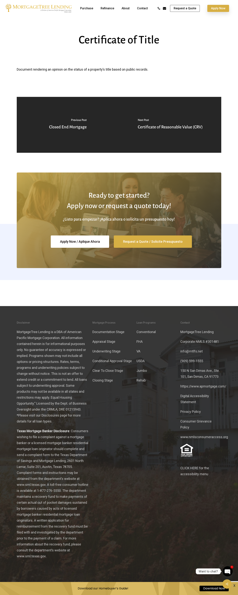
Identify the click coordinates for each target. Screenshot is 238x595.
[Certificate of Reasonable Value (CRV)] (170, 125)
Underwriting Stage (106, 351)
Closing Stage (102, 380)
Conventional (146, 332)
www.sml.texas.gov (31, 485)
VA (138, 351)
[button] (80, 241)
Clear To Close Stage (107, 371)
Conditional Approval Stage (112, 361)
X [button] (234, 585)
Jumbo (141, 371)
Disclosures (50, 415)
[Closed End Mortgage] (68, 125)
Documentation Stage (108, 332)
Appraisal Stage (103, 342)
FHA (139, 342)
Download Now (214, 588)
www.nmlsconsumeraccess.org (204, 437)
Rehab (141, 380)
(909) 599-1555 (191, 361)
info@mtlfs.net (191, 351)
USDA (140, 361)
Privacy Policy (190, 412)
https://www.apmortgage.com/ (203, 386)
